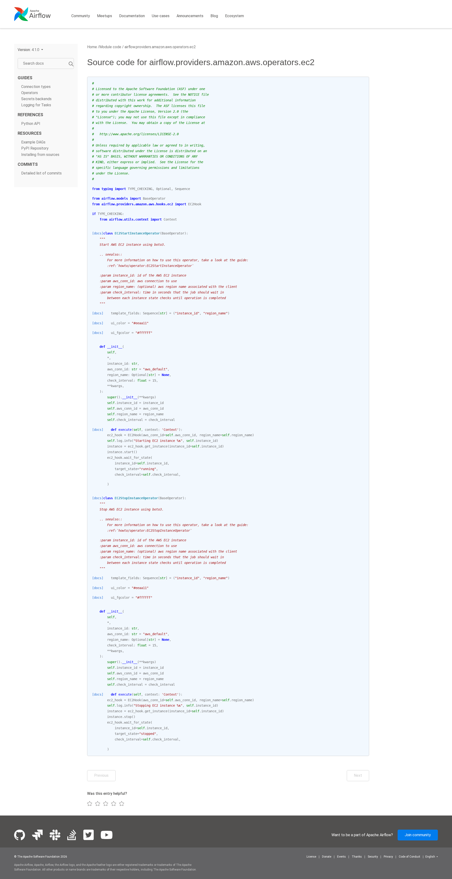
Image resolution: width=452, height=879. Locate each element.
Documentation (132, 16)
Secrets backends (36, 99)
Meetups (104, 16)
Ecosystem (234, 16)
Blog (214, 16)
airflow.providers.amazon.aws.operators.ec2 (160, 47)
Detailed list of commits (41, 173)
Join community (418, 835)
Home (92, 47)
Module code (110, 47)
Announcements (190, 16)
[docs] (97, 233)
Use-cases (161, 16)
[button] (30, 50)
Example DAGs (33, 142)
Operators (29, 93)
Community (80, 16)
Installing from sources (40, 154)
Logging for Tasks (36, 105)
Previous (101, 775)
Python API (30, 123)
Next (358, 775)
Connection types (36, 86)
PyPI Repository (34, 148)
